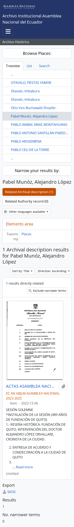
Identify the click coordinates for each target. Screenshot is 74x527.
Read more (24, 467)
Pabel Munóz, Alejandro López (34, 116)
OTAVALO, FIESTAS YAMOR (31, 82)
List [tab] (29, 66)
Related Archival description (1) (29, 192)
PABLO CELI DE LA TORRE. (30, 150)
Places (26, 234)
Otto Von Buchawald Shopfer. (34, 108)
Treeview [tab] (13, 66)
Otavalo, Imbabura (25, 91)
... (12, 74)
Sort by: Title (21, 271)
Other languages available (27, 212)
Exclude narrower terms (49, 291)
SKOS (11, 492)
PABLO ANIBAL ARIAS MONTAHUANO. (39, 124)
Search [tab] (44, 66)
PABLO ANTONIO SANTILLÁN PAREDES (40, 133)
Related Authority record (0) (26, 201)
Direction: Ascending (52, 271)
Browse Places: (37, 53)
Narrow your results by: (37, 170)
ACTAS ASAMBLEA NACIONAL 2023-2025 (31, 386)
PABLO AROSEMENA (26, 141)
